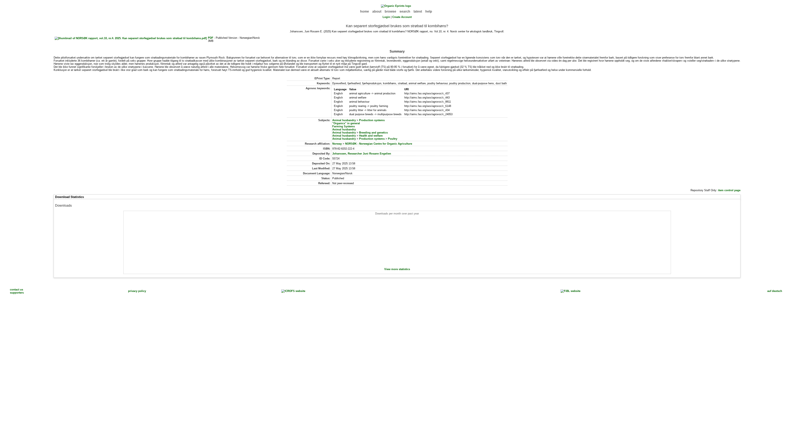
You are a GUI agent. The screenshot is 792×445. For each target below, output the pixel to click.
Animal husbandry (344, 120)
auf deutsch (774, 291)
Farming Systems (343, 126)
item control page (729, 190)
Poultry (392, 138)
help (428, 11)
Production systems (372, 120)
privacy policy (137, 291)
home (364, 11)
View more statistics (397, 269)
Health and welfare (371, 135)
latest (418, 11)
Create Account (402, 17)
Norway (337, 143)
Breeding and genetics (373, 132)
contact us (16, 289)
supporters (17, 292)
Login (386, 17)
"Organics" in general (346, 123)
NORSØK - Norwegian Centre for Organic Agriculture (378, 143)
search (405, 11)
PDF (210, 37)
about (376, 11)
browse (390, 11)
